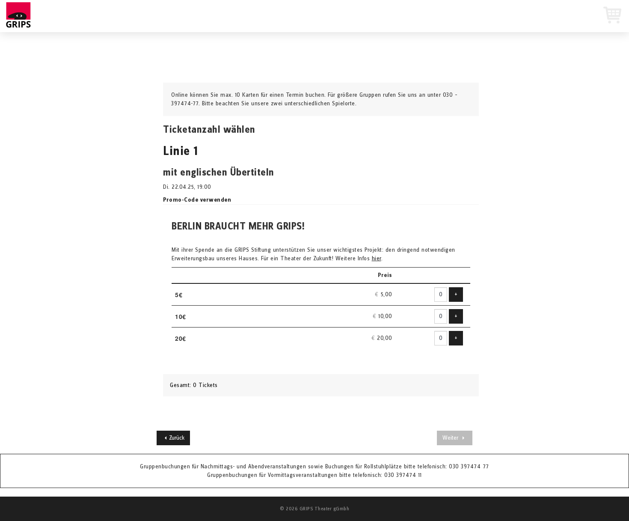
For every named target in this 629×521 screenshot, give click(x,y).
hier (376, 258)
